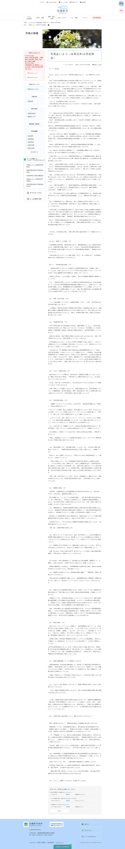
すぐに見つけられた (56, 806)
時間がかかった (79, 806)
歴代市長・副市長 (34, 124)
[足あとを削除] (48, 25)
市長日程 (30, 101)
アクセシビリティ (60, 842)
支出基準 (30, 136)
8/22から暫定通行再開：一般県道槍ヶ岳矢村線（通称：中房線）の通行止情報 (34, 59)
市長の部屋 (39, 22)
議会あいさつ (32, 116)
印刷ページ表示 (98, 64)
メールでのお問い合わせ (90, 836)
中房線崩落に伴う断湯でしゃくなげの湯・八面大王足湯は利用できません (34, 67)
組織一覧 (87, 824)
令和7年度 (31, 142)
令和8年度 (31, 139)
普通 (68, 794)
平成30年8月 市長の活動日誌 (34, 175)
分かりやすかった (56, 800)
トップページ (32, 22)
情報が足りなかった (80, 794)
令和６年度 (31, 145)
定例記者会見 (32, 113)
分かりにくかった (80, 800)
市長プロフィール (33, 89)
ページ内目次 (55, 69)
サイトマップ (32, 842)
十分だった (54, 794)
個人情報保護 (51, 842)
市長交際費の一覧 (34, 152)
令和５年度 (31, 148)
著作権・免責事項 (41, 842)
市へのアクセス (88, 830)
